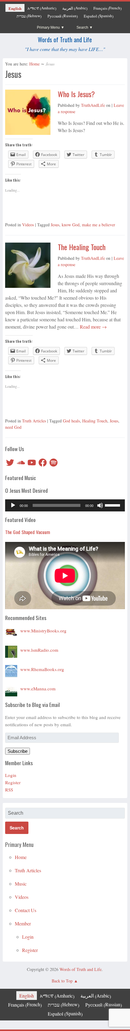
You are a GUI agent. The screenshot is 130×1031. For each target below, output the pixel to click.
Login (10, 775)
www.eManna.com (38, 689)
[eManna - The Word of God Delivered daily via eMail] (11, 689)
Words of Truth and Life (65, 39)
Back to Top (62, 981)
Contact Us (25, 910)
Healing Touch (94, 421)
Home (34, 64)
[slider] (113, 504)
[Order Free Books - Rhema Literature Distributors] (11, 669)
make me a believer (98, 225)
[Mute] (100, 505)
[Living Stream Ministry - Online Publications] (11, 631)
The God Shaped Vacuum (27, 532)
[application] (65, 505)
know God (71, 225)
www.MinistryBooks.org (43, 631)
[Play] (13, 505)
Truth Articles (34, 421)
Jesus (55, 225)
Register (13, 782)
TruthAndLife (93, 105)
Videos (28, 225)
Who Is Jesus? (76, 93)
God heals (71, 421)
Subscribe (18, 751)
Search (82, 27)
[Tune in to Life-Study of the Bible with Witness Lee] (11, 650)
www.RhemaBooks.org (42, 669)
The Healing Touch (82, 246)
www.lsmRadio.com (39, 650)
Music (21, 883)
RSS (9, 790)
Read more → (93, 326)
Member (23, 923)
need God (13, 427)
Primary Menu (48, 27)
